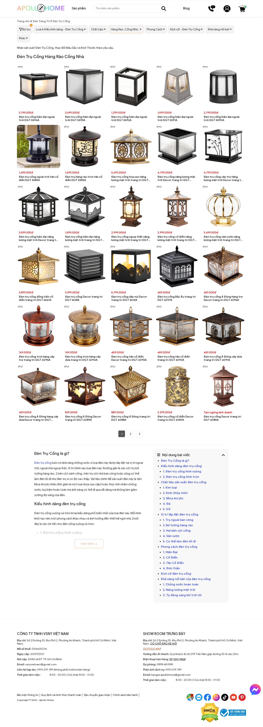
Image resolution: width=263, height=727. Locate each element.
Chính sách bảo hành (125, 695)
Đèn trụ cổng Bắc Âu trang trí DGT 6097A (176, 298)
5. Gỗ (166, 509)
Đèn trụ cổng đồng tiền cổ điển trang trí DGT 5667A (36, 298)
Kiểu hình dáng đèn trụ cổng (181, 466)
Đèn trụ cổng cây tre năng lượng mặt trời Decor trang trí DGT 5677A (223, 178)
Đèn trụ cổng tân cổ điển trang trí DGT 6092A (173, 358)
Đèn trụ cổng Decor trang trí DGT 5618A (84, 298)
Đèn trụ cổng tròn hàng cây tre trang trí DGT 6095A (36, 358)
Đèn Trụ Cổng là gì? (175, 460)
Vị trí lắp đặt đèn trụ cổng (179, 514)
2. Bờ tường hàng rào (178, 525)
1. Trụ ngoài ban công (178, 520)
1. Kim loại (170, 487)
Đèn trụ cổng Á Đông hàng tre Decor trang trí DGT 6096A (223, 298)
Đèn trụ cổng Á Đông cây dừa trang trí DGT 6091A (223, 358)
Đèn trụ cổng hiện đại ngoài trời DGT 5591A (175, 118)
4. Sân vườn (171, 536)
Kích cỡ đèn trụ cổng (176, 573)
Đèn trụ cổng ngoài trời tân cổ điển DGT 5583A (38, 178)
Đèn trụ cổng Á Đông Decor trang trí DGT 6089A (83, 418)
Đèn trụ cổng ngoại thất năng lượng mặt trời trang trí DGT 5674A (130, 238)
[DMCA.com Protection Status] (210, 713)
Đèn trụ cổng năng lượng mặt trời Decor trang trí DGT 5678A (176, 178)
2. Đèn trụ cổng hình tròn (181, 477)
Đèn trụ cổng (42, 463)
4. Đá (167, 503)
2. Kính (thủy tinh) (175, 493)
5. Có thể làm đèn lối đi (179, 541)
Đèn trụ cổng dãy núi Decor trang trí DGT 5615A (129, 298)
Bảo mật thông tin (28, 695)
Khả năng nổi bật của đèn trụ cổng (186, 579)
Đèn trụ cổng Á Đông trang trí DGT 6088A (130, 418)
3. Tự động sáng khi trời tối (182, 595)
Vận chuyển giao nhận (97, 695)
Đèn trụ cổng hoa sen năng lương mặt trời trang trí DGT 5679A (129, 178)
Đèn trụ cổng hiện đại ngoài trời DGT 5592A (129, 118)
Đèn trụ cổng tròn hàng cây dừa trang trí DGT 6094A (83, 358)
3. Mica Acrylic (173, 498)
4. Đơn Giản (171, 568)
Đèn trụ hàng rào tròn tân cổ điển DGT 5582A (83, 178)
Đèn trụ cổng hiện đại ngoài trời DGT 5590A (222, 118)
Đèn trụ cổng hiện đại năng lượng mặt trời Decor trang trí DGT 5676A (38, 238)
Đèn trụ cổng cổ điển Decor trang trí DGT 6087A (175, 418)
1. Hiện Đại (170, 552)
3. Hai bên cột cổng (177, 530)
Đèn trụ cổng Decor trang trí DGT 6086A (222, 418)
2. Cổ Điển (170, 557)
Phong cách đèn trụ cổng (179, 547)
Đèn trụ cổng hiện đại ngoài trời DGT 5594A (37, 118)
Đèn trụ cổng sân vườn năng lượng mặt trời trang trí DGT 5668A (222, 238)
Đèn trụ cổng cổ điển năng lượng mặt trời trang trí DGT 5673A (175, 238)
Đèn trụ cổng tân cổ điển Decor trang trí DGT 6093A (129, 358)
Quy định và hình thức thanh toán (61, 695)
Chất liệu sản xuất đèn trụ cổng (183, 482)
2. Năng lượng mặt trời (179, 590)
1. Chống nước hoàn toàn (181, 584)
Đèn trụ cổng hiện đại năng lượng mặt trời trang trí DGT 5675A (83, 238)
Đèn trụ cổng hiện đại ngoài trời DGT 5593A (83, 118)
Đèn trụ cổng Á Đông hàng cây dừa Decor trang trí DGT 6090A (38, 418)
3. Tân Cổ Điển (173, 563)
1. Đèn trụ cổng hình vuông (182, 471)
